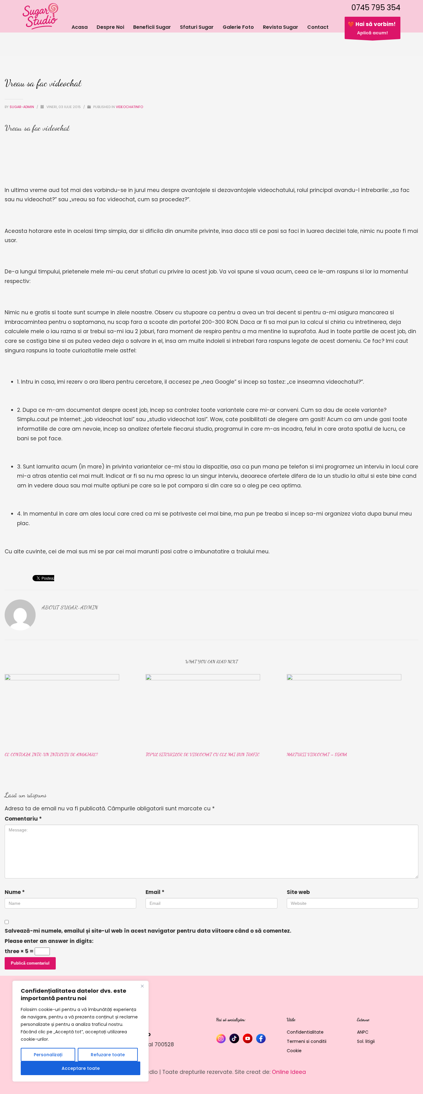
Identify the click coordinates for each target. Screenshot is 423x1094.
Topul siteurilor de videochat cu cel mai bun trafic (202, 754)
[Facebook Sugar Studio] (261, 1038)
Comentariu (23, 818)
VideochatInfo (129, 106)
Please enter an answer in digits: (49, 941)
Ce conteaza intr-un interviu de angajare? (51, 754)
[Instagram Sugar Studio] (221, 1038)
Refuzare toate (108, 1055)
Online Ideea (289, 1072)
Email (155, 892)
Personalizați (48, 1055)
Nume (15, 892)
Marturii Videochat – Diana (317, 754)
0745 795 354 (375, 7)
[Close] (142, 986)
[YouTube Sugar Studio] (247, 1038)
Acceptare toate (81, 1068)
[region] (80, 1031)
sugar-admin (22, 106)
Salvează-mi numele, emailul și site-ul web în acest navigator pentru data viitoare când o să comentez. (148, 931)
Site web (298, 892)
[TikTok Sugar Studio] (234, 1038)
